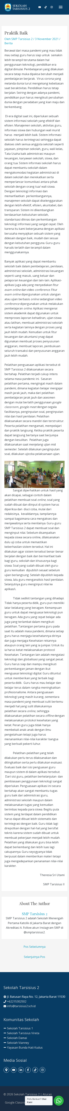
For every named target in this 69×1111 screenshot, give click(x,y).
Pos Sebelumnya (34, 947)
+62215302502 (16, 1001)
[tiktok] (47, 7)
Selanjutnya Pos (34, 957)
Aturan (47, 1094)
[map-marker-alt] (7, 1070)
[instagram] (51, 7)
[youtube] (41, 7)
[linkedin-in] (21, 1070)
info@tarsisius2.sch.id (21, 1006)
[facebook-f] (28, 1070)
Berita (8, 43)
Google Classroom (17, 1102)
